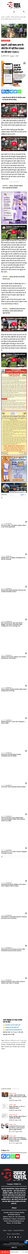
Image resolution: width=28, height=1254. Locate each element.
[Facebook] (3, 91)
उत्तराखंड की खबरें (10, 1044)
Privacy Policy (16, 1234)
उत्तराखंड (3, 40)
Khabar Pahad (16, 1242)
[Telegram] (11, 91)
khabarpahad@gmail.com (16, 1221)
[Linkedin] (7, 91)
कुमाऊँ (8, 40)
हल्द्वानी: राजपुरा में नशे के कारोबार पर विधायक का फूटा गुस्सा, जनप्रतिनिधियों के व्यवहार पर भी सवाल (18, 1139)
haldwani (7, 1040)
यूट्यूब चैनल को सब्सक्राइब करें (13, 1030)
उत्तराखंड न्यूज (8, 1046)
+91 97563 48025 (16, 1223)
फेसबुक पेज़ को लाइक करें (12, 1027)
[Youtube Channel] (17, 1156)
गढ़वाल (15, 1124)
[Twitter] (15, 91)
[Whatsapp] (19, 91)
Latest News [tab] (6, 1089)
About (4, 1230)
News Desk (12, 1131)
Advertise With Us (18, 1230)
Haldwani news (14, 1040)
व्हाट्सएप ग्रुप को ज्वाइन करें (12, 1025)
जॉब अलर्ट (15, 1114)
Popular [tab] (15, 1089)
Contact (10, 1230)
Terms (8, 1234)
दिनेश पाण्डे (6, 56)
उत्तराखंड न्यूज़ (16, 1046)
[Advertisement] (14, 1000)
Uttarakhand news (15, 1042)
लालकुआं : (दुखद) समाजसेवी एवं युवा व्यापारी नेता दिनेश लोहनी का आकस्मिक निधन (17, 1096)
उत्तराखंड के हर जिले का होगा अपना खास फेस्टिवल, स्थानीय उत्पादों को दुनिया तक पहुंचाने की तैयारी (17, 1128)
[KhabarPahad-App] (14, 73)
